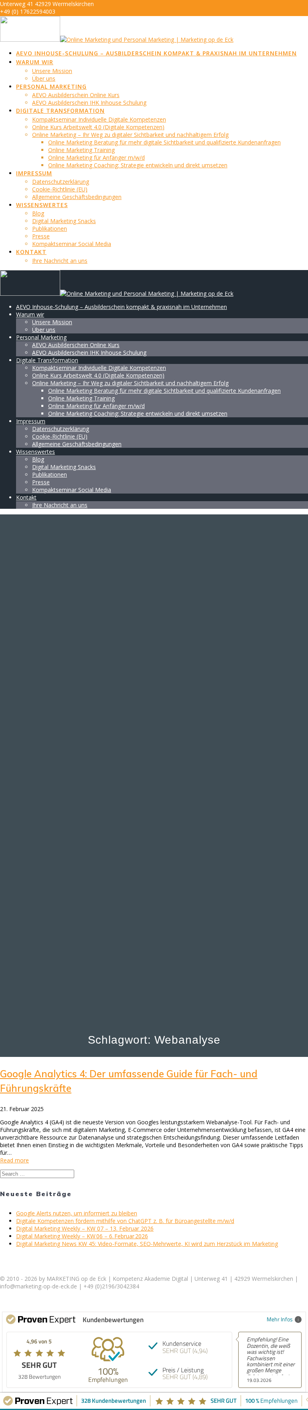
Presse (41, 236)
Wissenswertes (42, 205)
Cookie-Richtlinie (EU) (59, 189)
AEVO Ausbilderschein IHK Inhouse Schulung (89, 102)
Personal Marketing (51, 86)
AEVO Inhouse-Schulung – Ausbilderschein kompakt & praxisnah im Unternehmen (156, 53)
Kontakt (31, 252)
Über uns (43, 78)
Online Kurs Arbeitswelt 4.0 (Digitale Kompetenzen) (98, 127)
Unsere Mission (52, 71)
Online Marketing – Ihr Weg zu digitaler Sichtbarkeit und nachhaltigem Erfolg (130, 134)
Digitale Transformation (60, 110)
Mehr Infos (280, 1319)
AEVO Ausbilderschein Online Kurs (76, 95)
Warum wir (34, 62)
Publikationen (49, 228)
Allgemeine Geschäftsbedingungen (77, 197)
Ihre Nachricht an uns (59, 260)
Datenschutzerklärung (60, 181)
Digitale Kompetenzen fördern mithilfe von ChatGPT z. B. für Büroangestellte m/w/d (125, 1221)
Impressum (34, 173)
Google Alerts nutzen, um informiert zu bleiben (76, 1213)
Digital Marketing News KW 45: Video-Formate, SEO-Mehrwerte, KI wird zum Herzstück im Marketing (147, 1243)
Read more (14, 1160)
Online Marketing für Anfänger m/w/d (96, 157)
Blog (38, 213)
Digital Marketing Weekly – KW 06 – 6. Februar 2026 (82, 1236)
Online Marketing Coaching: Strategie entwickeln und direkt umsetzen (137, 165)
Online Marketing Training (81, 150)
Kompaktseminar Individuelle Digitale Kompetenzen (99, 119)
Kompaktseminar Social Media (71, 244)
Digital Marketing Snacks (64, 221)
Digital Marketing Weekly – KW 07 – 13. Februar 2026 (85, 1228)
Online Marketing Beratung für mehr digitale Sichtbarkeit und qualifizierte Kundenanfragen (164, 142)
